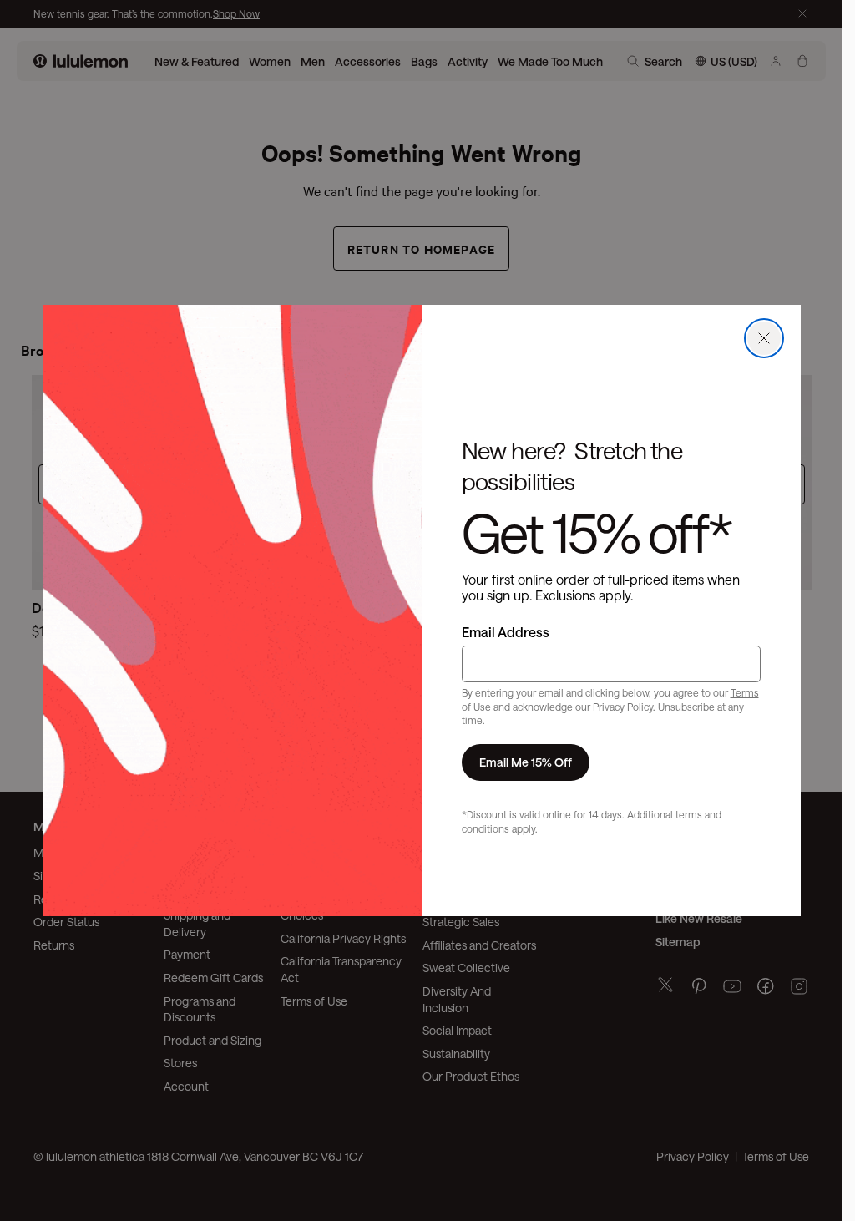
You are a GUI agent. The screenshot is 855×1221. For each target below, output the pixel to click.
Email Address (505, 632)
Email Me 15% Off (525, 762)
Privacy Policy (623, 706)
